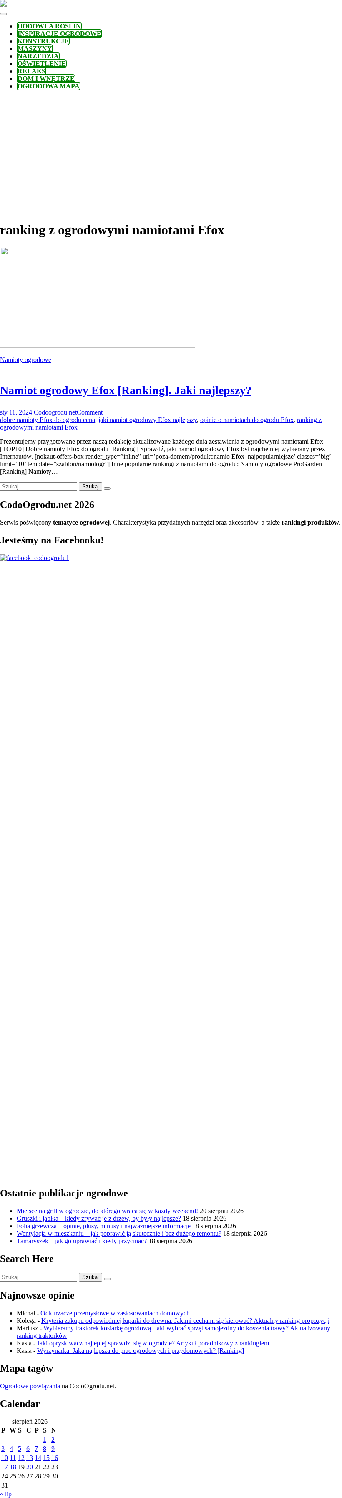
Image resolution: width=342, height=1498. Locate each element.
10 (4, 1457)
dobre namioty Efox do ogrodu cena (47, 419)
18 (13, 1466)
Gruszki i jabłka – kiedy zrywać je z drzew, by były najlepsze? (99, 1218)
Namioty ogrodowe (25, 359)
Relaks (31, 71)
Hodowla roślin (49, 26)
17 (4, 1466)
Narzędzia (38, 56)
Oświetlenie (42, 63)
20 (29, 1466)
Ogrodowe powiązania (30, 1386)
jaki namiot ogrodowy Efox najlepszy (147, 419)
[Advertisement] (171, 155)
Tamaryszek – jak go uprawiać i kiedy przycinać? (82, 1240)
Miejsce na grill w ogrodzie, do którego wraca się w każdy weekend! (107, 1210)
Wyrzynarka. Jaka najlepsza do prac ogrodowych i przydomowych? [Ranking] (140, 1350)
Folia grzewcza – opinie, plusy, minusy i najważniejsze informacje (104, 1225)
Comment (90, 412)
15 (46, 1457)
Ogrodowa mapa (49, 86)
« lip (6, 1494)
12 (21, 1457)
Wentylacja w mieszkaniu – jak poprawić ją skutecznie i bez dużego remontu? (119, 1233)
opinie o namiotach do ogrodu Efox (247, 419)
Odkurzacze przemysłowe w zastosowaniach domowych (115, 1313)
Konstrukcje (43, 41)
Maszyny (35, 48)
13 (29, 1457)
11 (13, 1457)
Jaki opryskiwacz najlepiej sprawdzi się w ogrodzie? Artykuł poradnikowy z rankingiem (153, 1343)
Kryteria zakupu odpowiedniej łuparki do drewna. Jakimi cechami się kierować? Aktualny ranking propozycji (185, 1320)
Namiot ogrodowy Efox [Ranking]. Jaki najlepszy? (125, 390)
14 (38, 1457)
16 (54, 1457)
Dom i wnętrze (46, 78)
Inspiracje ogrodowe (59, 33)
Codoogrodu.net (55, 412)
